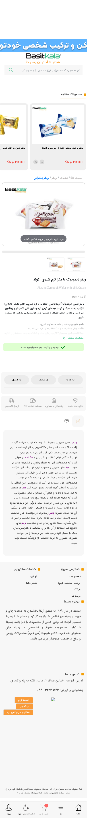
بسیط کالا (76, 177)
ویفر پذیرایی (41, 177)
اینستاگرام (23, 700)
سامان (20, 793)
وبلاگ (77, 589)
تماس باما (31, 583)
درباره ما (76, 596)
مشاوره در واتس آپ (18, 712)
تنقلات (64, 177)
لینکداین (24, 706)
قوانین (33, 576)
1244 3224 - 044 (48, 689)
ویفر (54, 177)
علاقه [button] (69, 380)
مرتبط (42, 380)
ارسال (15, 380)
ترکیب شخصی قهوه (69, 583)
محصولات (75, 576)
